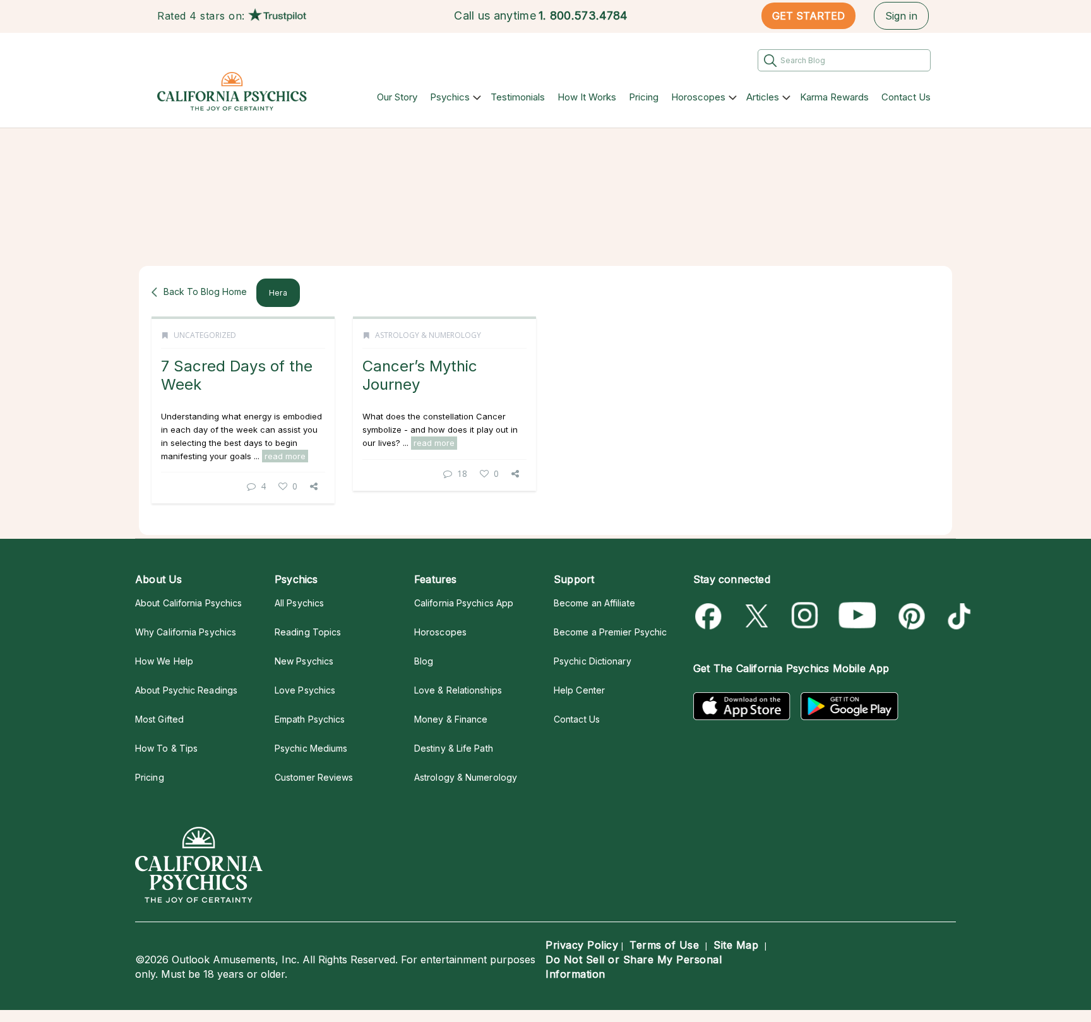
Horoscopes (698, 97)
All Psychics (299, 603)
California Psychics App (463, 603)
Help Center (579, 690)
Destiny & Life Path (453, 748)
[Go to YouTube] (857, 616)
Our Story (397, 97)
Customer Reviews (314, 777)
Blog (423, 661)
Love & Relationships (458, 690)
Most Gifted (159, 719)
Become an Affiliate (594, 603)
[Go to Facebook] (710, 616)
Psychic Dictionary (592, 661)
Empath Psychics (310, 719)
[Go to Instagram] (805, 616)
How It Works (586, 97)
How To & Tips (166, 748)
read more (285, 456)
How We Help (164, 661)
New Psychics (304, 661)
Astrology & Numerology (428, 335)
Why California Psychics (185, 632)
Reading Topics (308, 632)
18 (462, 473)
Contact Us (906, 97)
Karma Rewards (834, 97)
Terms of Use (664, 945)
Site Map (735, 945)
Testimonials (518, 97)
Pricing (644, 97)
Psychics (450, 97)
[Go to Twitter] (758, 616)
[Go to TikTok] (956, 616)
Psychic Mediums (311, 748)
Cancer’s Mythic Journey (419, 375)
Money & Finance (450, 719)
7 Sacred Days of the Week (237, 375)
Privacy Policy (582, 945)
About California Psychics (188, 603)
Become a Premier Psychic (610, 632)
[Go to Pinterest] (909, 616)
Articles (762, 97)
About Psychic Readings (186, 690)
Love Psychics (305, 690)
